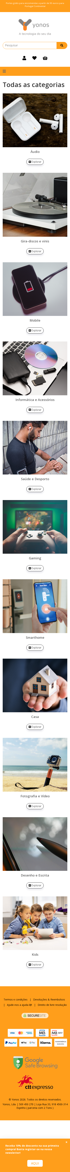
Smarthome (35, 637)
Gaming (35, 558)
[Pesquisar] (62, 45)
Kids (35, 954)
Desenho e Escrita (35, 875)
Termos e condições (15, 999)
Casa (35, 717)
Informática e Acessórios (35, 400)
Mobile (35, 320)
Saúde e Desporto (35, 479)
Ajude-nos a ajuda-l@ (19, 1004)
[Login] (24, 58)
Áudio (35, 152)
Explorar (36, 161)
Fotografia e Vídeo (35, 796)
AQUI (35, 1163)
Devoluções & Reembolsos (49, 999)
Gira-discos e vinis (35, 241)
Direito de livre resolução (52, 1004)
